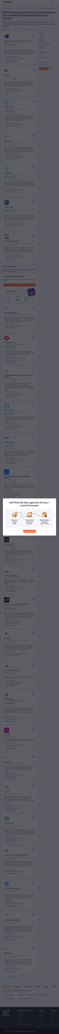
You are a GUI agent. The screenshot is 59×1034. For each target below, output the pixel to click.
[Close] (54, 500)
